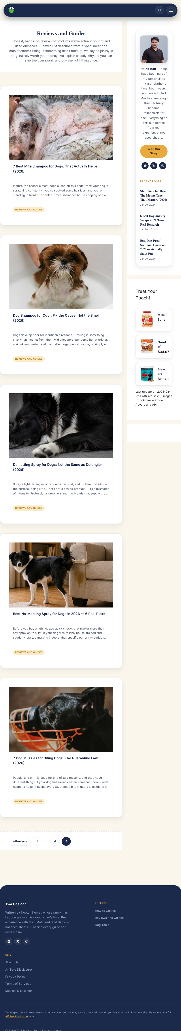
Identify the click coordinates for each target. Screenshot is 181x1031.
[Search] (159, 10)
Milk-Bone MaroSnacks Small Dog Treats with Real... (162, 317)
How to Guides (105, 910)
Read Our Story (153, 151)
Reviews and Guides (28, 209)
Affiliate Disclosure (18, 969)
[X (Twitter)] (153, 165)
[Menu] (171, 10)
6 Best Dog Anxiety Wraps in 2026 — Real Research (152, 220)
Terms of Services (18, 983)
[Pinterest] (162, 165)
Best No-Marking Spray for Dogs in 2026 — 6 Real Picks (59, 614)
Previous (20, 841)
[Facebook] (145, 165)
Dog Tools (102, 925)
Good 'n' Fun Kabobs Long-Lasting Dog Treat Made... (162, 344)
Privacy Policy (15, 976)
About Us (11, 962)
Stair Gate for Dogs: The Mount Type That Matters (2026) (153, 195)
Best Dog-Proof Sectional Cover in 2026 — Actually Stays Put (152, 247)
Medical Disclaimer (18, 990)
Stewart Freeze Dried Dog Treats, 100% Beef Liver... (162, 371)
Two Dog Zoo (15, 904)
